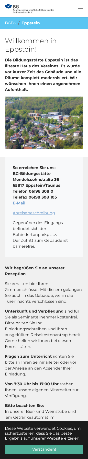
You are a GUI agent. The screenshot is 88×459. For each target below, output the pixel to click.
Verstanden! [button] (44, 449)
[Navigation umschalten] (80, 8)
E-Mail (19, 203)
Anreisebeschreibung (34, 213)
